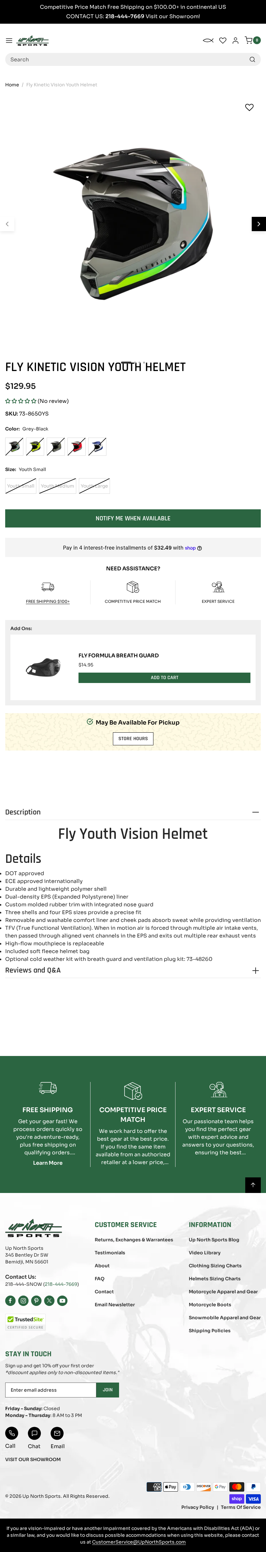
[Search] (252, 59)
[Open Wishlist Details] (222, 40)
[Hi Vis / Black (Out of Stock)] (35, 447)
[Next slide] (259, 224)
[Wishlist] (249, 107)
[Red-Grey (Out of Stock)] (76, 447)
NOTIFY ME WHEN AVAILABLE (133, 518)
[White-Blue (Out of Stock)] (97, 447)
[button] (20, 401)
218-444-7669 (61, 1284)
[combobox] (133, 59)
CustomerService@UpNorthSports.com (139, 1542)
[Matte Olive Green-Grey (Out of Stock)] (56, 447)
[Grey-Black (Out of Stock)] (14, 447)
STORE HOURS (133, 738)
